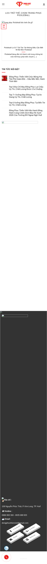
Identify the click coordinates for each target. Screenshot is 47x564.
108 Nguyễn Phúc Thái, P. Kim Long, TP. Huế (21, 506)
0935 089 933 (21, 515)
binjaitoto (23, 558)
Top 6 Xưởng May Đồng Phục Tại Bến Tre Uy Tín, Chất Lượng (27, 104)
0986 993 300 (8, 515)
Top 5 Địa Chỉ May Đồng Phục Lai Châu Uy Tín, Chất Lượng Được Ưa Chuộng (26, 88)
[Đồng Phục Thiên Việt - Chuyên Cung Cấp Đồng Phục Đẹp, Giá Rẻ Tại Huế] (23, 4)
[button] (3, 4)
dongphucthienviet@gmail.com (15, 523)
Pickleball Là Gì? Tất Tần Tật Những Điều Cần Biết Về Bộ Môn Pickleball (23, 49)
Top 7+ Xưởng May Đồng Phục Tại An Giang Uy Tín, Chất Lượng (25, 96)
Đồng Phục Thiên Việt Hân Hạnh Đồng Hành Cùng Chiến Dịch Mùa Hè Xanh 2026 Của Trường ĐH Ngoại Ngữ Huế (25, 112)
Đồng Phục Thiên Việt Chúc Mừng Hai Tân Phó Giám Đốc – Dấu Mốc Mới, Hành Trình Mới (27, 79)
